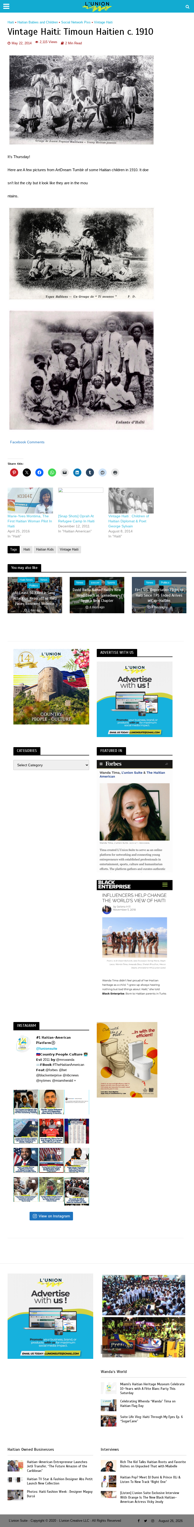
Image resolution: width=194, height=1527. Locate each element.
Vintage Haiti (103, 22)
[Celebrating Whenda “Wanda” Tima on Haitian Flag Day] (108, 1405)
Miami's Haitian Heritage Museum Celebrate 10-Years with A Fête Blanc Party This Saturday (152, 1388)
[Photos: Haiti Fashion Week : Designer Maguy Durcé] (15, 1495)
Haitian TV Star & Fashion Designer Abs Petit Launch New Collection (60, 1481)
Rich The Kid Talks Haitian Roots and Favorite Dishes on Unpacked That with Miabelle (153, 1464)
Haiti (11, 22)
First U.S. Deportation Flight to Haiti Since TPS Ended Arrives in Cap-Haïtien (159, 595)
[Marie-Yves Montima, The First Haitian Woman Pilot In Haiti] (30, 501)
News (43, 579)
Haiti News (26, 579)
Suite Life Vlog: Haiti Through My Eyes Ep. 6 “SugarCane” (151, 1419)
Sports (111, 582)
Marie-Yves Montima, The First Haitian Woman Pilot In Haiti (30, 521)
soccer (95, 582)
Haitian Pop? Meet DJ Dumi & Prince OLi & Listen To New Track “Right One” (150, 1479)
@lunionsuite (46, 1048)
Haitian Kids (45, 549)
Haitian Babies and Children (37, 22)
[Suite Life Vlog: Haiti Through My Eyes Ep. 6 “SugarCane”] (108, 1420)
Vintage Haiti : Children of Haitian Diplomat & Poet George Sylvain (128, 521)
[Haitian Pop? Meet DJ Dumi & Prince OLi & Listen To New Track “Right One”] (108, 1481)
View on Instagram (54, 1216)
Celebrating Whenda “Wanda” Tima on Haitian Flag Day (148, 1403)
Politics (33, 585)
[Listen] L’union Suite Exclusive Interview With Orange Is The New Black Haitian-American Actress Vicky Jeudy (149, 1497)
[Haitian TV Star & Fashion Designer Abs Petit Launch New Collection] (15, 1480)
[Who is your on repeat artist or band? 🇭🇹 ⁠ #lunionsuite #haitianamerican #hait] (76, 1102)
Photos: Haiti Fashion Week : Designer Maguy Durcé (59, 1494)
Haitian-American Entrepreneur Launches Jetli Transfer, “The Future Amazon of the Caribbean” (57, 1466)
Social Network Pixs (76, 22)
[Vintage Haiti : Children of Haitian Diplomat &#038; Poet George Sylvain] (131, 501)
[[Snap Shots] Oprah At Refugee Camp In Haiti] (81, 501)
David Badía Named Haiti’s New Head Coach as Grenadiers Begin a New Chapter (96, 595)
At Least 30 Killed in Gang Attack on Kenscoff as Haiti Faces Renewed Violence (35, 598)
